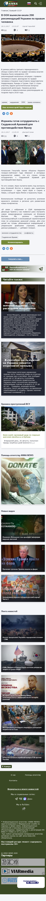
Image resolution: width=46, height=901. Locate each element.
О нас (13, 775)
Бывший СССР (15, 11)
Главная (4, 11)
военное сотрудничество (12, 233)
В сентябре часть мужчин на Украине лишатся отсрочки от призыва (21, 363)
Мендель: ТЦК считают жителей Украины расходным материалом (19, 305)
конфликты (28, 233)
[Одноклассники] (11, 113)
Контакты (13, 780)
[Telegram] (7, 113)
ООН (23, 102)
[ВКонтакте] (3, 113)
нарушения (14, 102)
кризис (4, 102)
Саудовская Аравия (9, 237)
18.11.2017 (10, 26)
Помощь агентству (33, 775)
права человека (34, 102)
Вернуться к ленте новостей (23, 789)
